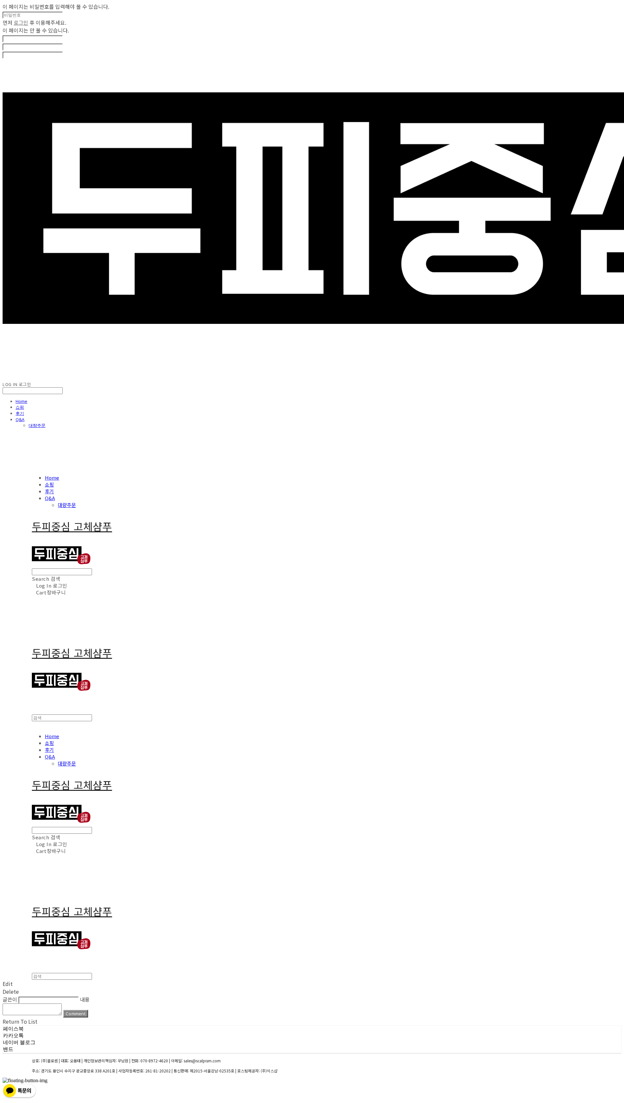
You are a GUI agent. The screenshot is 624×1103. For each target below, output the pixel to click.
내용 (85, 999)
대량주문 (37, 425)
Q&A (20, 419)
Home (21, 401)
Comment (75, 1014)
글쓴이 (10, 999)
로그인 (21, 22)
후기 (20, 413)
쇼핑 (20, 407)
